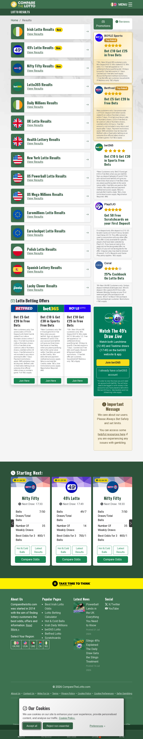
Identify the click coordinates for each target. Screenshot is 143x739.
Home (14, 20)
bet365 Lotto (53, 629)
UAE (33, 646)
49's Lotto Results (40, 47)
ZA (40, 646)
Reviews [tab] (124, 21)
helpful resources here (111, 434)
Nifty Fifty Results (40, 65)
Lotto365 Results (39, 84)
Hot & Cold (46, 737)
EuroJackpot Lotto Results (46, 230)
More (121, 737)
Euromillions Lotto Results (46, 212)
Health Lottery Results (43, 139)
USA (25, 646)
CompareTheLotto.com (76, 686)
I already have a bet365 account (113, 372)
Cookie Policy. (67, 718)
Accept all (32, 725)
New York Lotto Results (44, 157)
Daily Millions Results (42, 102)
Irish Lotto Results (40, 29)
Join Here (24, 380)
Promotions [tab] (103, 26)
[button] (12, 523)
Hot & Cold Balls (22, 550)
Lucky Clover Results (42, 285)
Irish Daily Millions (56, 625)
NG (46, 646)
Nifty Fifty (30, 498)
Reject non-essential (58, 725)
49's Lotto (71, 498)
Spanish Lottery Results (44, 267)
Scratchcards (53, 638)
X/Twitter (114, 604)
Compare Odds (30, 559)
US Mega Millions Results (45, 194)
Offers (96, 737)
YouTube (113, 608)
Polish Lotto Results (42, 249)
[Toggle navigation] (120, 4)
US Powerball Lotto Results (46, 176)
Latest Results (38, 550)
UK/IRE (16, 646)
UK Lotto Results (39, 121)
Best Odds (71, 737)
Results (21, 737)
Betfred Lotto (53, 633)
